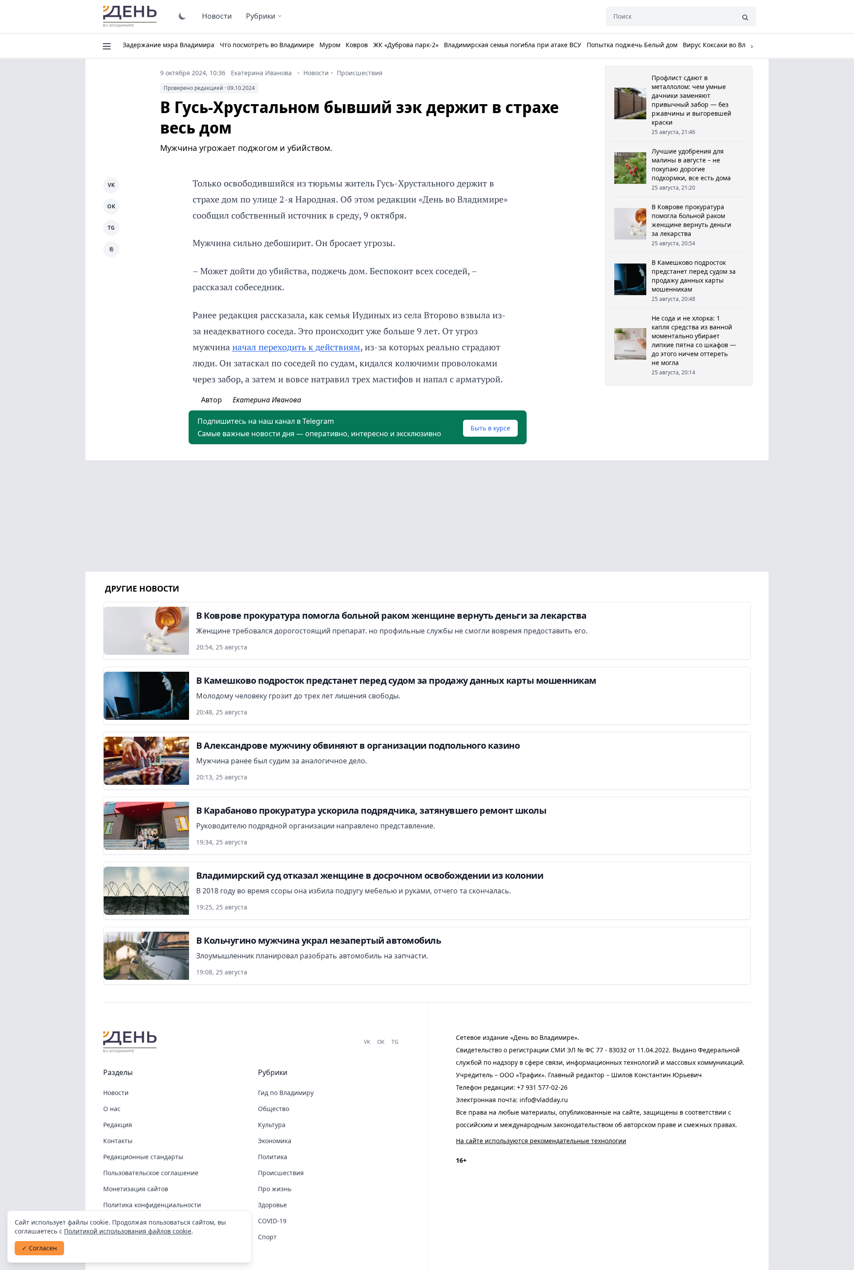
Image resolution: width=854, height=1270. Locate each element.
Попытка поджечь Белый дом (632, 45)
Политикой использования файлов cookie (127, 1231)
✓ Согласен (39, 1248)
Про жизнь (274, 1189)
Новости (217, 16)
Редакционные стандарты (143, 1156)
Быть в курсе (490, 428)
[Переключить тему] (182, 16)
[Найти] (745, 16)
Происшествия (360, 73)
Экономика (274, 1140)
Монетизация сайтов (135, 1189)
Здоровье (272, 1205)
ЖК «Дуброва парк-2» (406, 45)
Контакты (118, 1140)
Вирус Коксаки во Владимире (728, 45)
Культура (272, 1124)
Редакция (117, 1124)
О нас (112, 1108)
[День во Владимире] (131, 1042)
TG (111, 227)
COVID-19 (272, 1221)
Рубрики (260, 16)
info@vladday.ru (544, 1100)
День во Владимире (131, 16)
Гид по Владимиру (286, 1092)
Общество (273, 1108)
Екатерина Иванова (261, 73)
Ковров (357, 45)
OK (111, 206)
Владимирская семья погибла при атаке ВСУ (512, 45)
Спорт (267, 1237)
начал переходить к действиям (296, 347)
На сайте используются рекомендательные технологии (541, 1140)
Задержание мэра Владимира (168, 45)
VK (111, 185)
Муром (329, 45)
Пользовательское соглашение (150, 1173)
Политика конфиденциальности (152, 1205)
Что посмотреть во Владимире (267, 45)
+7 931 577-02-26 (542, 1087)
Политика (272, 1156)
